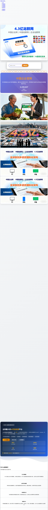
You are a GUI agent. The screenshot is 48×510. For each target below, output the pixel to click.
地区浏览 (9, 71)
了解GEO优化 (14, 439)
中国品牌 (26, 71)
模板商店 (3, 9)
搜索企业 (25, 65)
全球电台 (44, 71)
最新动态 (3, 7)
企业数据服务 (21, 439)
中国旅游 (32, 71)
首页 (3, 2)
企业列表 (3, 6)
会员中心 (3, 10)
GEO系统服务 (6, 439)
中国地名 (21, 71)
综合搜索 (15, 71)
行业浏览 (3, 71)
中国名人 (38, 71)
